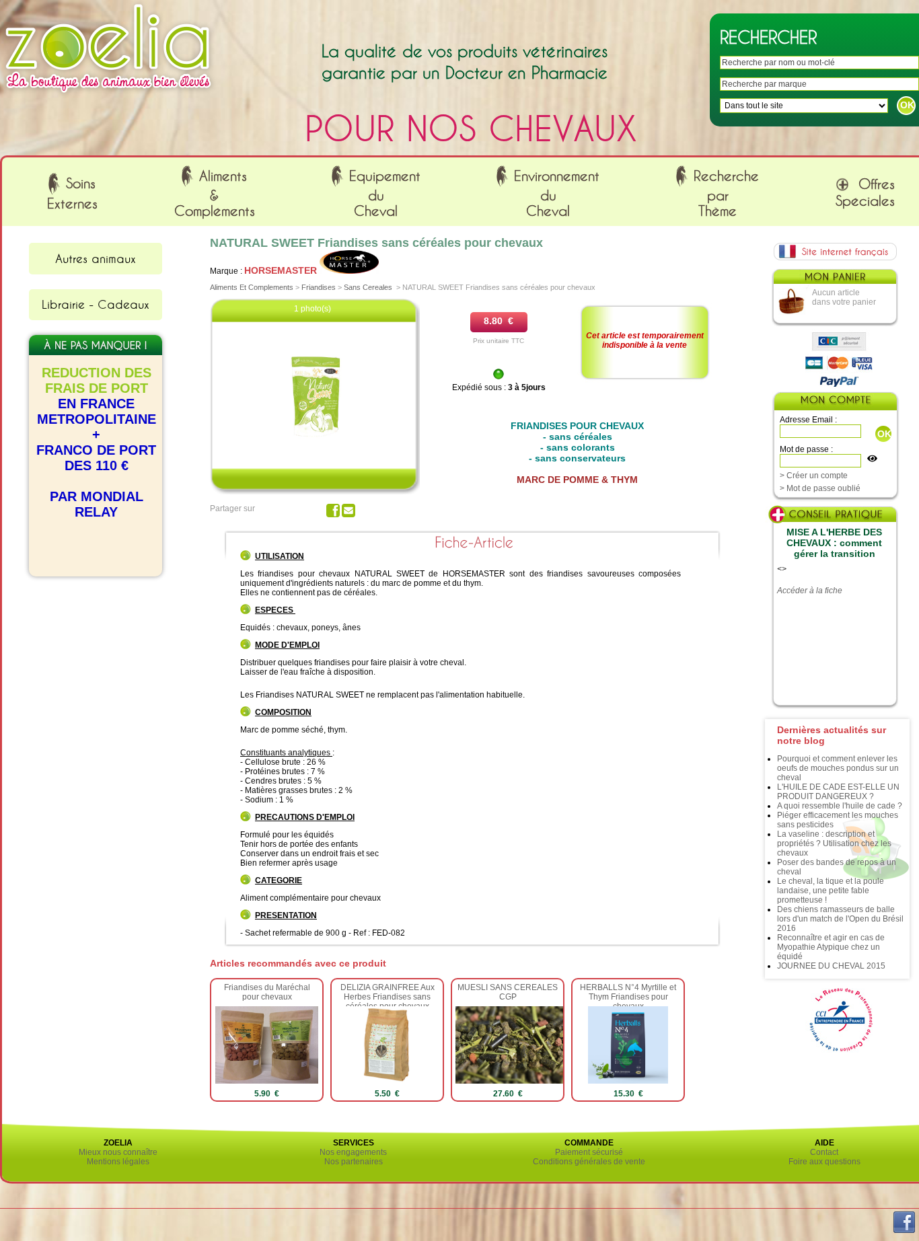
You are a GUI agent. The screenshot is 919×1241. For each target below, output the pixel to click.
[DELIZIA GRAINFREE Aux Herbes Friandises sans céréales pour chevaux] (387, 1081)
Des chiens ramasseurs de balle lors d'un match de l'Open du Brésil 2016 (840, 919)
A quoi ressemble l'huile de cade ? (839, 806)
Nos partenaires (353, 1161)
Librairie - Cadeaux (95, 304)
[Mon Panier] (834, 280)
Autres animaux (95, 258)
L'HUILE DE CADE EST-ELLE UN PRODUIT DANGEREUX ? (838, 791)
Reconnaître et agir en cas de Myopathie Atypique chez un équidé (831, 947)
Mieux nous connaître (118, 1152)
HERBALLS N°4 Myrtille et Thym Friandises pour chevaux (628, 997)
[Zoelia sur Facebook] (904, 1230)
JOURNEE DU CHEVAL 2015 (831, 966)
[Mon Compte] (835, 402)
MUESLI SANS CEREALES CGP (507, 992)
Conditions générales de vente (589, 1161)
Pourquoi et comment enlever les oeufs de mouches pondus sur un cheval (838, 768)
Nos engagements (353, 1152)
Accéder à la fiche (809, 590)
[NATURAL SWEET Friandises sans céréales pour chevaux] (314, 443)
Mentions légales (118, 1161)
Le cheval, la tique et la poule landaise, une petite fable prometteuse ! (830, 890)
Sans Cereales (368, 287)
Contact (824, 1152)
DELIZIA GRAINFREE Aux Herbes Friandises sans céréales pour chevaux (387, 997)
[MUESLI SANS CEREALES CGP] (528, 1081)
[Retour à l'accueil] (108, 96)
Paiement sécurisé (589, 1152)
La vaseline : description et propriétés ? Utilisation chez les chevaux (834, 843)
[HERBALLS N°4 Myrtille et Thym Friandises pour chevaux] (627, 1081)
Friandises (318, 287)
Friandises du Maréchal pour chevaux (267, 992)
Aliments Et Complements (251, 287)
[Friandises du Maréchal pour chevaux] (266, 1081)
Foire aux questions (824, 1161)
